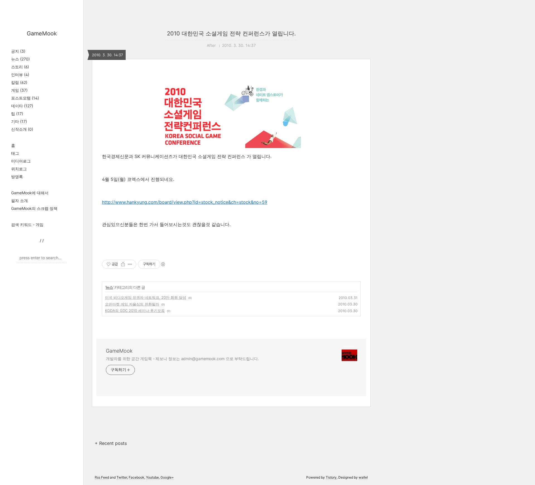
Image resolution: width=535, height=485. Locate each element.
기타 (19, 121)
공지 (18, 51)
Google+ (167, 477)
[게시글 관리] (130, 264)
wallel (363, 477)
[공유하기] (123, 264)
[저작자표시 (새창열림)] (162, 264)
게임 (19, 90)
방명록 (17, 176)
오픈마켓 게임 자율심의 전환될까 (132, 304)
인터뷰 (20, 74)
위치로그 (19, 168)
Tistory (331, 477)
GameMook (42, 33)
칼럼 (19, 82)
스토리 (20, 66)
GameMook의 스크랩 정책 (34, 208)
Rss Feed (102, 477)
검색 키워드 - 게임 (27, 224)
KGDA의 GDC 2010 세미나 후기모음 (135, 310)
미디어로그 (21, 161)
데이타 (22, 105)
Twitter (121, 477)
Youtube (152, 477)
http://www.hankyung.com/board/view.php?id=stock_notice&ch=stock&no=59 (184, 202)
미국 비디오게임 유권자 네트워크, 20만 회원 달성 (145, 297)
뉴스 (20, 59)
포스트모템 (25, 98)
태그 (15, 153)
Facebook (136, 477)
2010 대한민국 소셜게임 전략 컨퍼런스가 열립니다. (231, 33)
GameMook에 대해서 (29, 192)
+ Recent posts (111, 443)
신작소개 (22, 129)
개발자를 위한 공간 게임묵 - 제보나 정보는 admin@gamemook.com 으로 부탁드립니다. (182, 358)
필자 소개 (19, 200)
